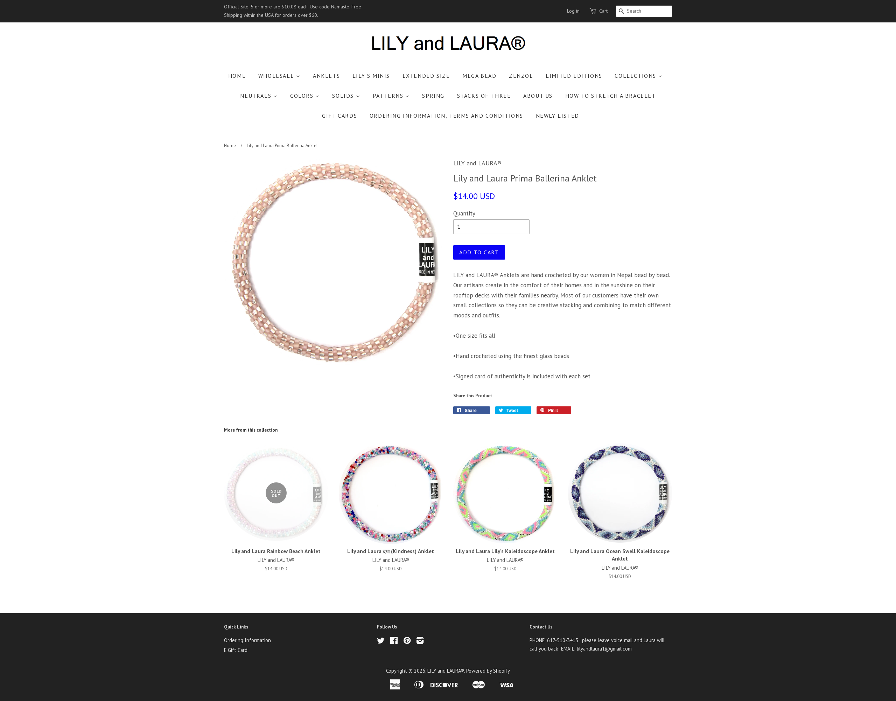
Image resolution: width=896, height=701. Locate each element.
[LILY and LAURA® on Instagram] (420, 641)
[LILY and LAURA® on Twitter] (381, 641)
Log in (573, 11)
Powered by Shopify (488, 670)
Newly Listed (557, 115)
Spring (433, 95)
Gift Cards (339, 115)
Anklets (326, 75)
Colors (302, 95)
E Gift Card (235, 650)
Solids (344, 95)
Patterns (389, 95)
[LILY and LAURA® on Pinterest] (407, 641)
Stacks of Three (484, 95)
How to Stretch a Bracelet (610, 95)
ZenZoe (521, 75)
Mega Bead (479, 75)
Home (237, 75)
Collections (636, 75)
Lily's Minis (371, 75)
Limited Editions (574, 75)
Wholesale (277, 75)
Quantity (464, 213)
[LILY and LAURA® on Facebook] (394, 641)
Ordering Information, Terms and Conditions (446, 115)
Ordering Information (247, 640)
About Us (538, 95)
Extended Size (426, 75)
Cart (603, 11)
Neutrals (256, 95)
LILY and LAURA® (445, 670)
